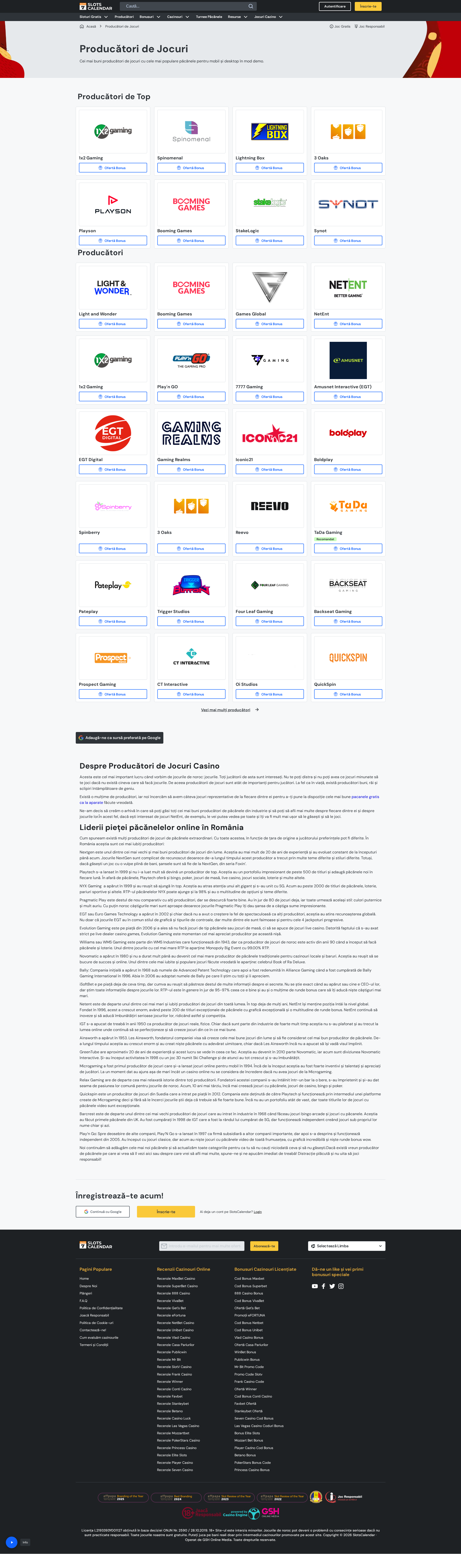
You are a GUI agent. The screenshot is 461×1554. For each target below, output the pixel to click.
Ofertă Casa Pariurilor (251, 1345)
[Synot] (348, 240)
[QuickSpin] (348, 694)
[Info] (11, 1542)
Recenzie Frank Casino (174, 1374)
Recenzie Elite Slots (172, 1455)
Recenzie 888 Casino (173, 1293)
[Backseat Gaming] (348, 621)
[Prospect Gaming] (113, 694)
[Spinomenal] (191, 167)
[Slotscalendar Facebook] (325, 1285)
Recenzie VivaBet (170, 1301)
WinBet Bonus (245, 1352)
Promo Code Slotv (248, 1374)
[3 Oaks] (348, 167)
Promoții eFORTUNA (249, 1315)
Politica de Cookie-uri (96, 1323)
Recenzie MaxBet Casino (176, 1278)
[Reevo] (270, 548)
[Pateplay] (113, 621)
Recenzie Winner (170, 1381)
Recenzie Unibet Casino (175, 1330)
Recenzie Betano (170, 1411)
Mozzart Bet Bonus (248, 1440)
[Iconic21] (270, 469)
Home (84, 1278)
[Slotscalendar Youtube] (316, 1285)
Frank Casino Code (249, 1381)
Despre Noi (88, 1286)
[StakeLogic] (270, 240)
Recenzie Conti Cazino (174, 1389)
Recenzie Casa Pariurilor (175, 1345)
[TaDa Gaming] (348, 548)
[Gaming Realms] (191, 469)
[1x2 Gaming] (113, 167)
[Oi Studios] (270, 694)
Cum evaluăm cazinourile (99, 1337)
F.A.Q (83, 1301)
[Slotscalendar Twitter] (333, 1285)
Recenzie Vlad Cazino (173, 1337)
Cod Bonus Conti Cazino (253, 1396)
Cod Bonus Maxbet (249, 1278)
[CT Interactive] (191, 694)
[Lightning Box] (270, 167)
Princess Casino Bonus (252, 1470)
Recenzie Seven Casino (175, 1470)
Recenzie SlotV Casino (174, 1367)
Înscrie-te (166, 1211)
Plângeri (86, 1293)
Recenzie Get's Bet (171, 1308)
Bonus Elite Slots (247, 1433)
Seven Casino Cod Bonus (253, 1418)
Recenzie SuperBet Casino (177, 1286)
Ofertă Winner (245, 1389)
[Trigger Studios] (191, 621)
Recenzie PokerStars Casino (178, 1440)
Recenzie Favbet (169, 1396)
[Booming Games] (191, 240)
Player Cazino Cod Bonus (253, 1448)
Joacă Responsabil (94, 1315)
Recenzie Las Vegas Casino (178, 1426)
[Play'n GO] (191, 396)
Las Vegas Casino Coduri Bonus (259, 1426)
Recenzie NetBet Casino (175, 1323)
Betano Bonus (245, 1455)
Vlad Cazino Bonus (248, 1337)
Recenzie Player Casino (175, 1462)
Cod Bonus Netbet (248, 1323)
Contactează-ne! (93, 1330)
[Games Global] (270, 324)
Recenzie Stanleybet (173, 1403)
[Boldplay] (348, 469)
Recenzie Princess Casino (176, 1448)
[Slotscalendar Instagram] (342, 1285)
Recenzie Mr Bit (169, 1359)
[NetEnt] (348, 324)
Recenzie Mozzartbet (173, 1433)
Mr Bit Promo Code (249, 1367)
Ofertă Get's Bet (247, 1308)
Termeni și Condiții (94, 1345)
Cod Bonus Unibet (248, 1330)
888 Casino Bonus (248, 1293)
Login (258, 1212)
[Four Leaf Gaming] (270, 621)
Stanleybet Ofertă (248, 1411)
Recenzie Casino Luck (174, 1418)
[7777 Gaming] (270, 396)
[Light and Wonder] (113, 324)
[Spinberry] (113, 548)
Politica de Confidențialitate (101, 1308)
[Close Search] (251, 6)
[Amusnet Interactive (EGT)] (348, 396)
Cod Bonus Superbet (250, 1286)
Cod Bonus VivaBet (249, 1301)
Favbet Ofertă (245, 1403)
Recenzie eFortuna (171, 1315)
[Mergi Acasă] (96, 6)
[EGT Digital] (113, 469)
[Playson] (113, 240)
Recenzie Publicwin (172, 1352)
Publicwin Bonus (247, 1359)
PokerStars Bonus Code (252, 1462)
